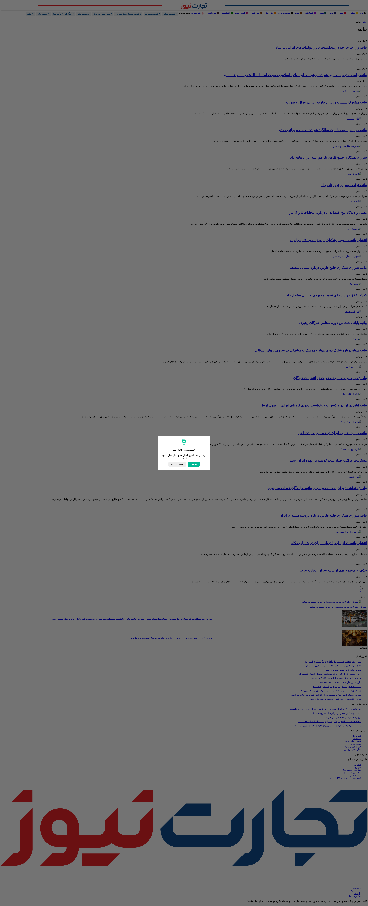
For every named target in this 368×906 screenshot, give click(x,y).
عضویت (193, 464)
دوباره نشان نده (177, 464)
